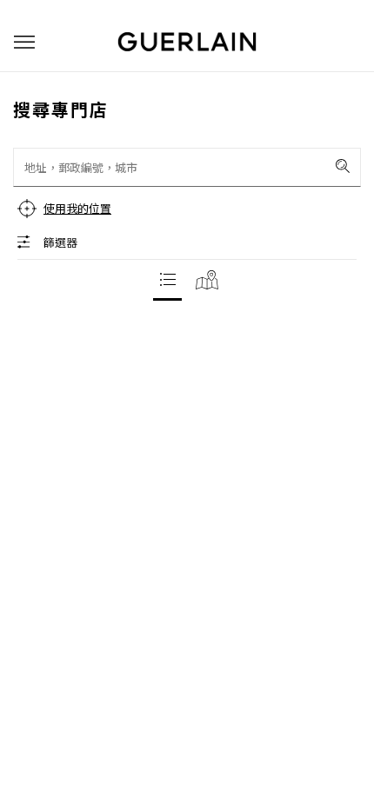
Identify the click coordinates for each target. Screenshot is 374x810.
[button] (24, 42)
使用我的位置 (77, 208)
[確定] (342, 166)
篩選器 (60, 242)
